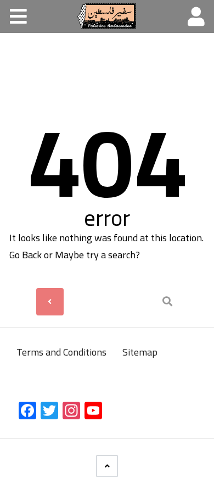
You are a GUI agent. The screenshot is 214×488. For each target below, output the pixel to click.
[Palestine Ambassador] (107, 16)
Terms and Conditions (62, 352)
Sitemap (139, 352)
